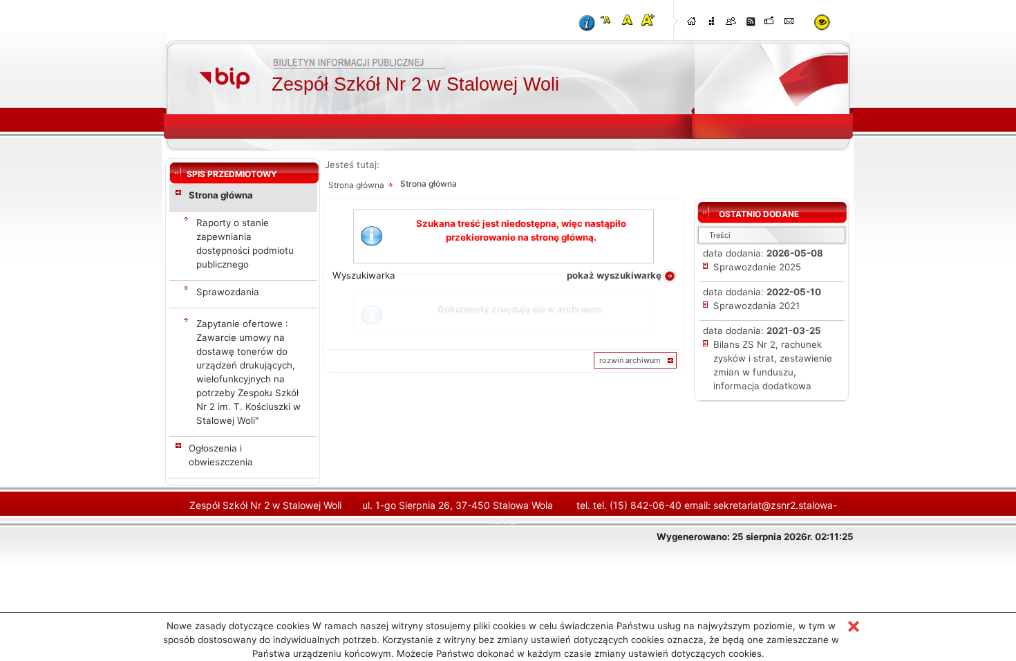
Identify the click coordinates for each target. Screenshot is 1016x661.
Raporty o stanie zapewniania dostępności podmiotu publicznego (245, 243)
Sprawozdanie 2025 (757, 266)
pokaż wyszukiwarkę (614, 275)
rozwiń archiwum (630, 360)
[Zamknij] (853, 626)
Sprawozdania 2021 (756, 305)
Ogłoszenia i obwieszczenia (221, 455)
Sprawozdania (227, 291)
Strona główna (221, 195)
